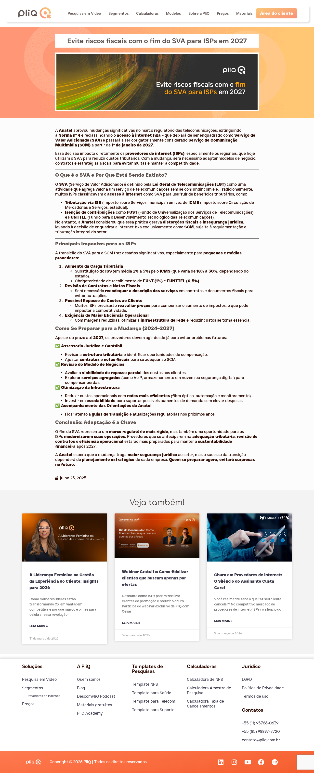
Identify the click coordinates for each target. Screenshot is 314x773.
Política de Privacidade (263, 688)
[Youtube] (248, 762)
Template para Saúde (151, 693)
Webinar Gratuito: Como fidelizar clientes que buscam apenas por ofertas (155, 578)
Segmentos (118, 13)
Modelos (173, 13)
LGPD (247, 679)
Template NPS (145, 684)
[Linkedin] (221, 762)
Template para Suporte (153, 709)
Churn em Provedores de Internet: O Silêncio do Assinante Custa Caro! (248, 581)
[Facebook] (261, 762)
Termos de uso (255, 696)
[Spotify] (275, 762)
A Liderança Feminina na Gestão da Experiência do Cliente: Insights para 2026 (64, 581)
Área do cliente (276, 13)
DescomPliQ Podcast (96, 696)
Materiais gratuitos (94, 705)
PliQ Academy (90, 713)
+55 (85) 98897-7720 (261, 731)
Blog (81, 688)
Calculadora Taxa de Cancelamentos (205, 703)
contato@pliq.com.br (261, 740)
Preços (223, 13)
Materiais (244, 13)
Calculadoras (147, 13)
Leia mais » (38, 626)
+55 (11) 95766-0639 (260, 723)
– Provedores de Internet (41, 696)
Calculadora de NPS (205, 679)
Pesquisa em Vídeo (84, 13)
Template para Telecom (153, 701)
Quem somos (89, 679)
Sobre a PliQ (198, 13)
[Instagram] (234, 762)
